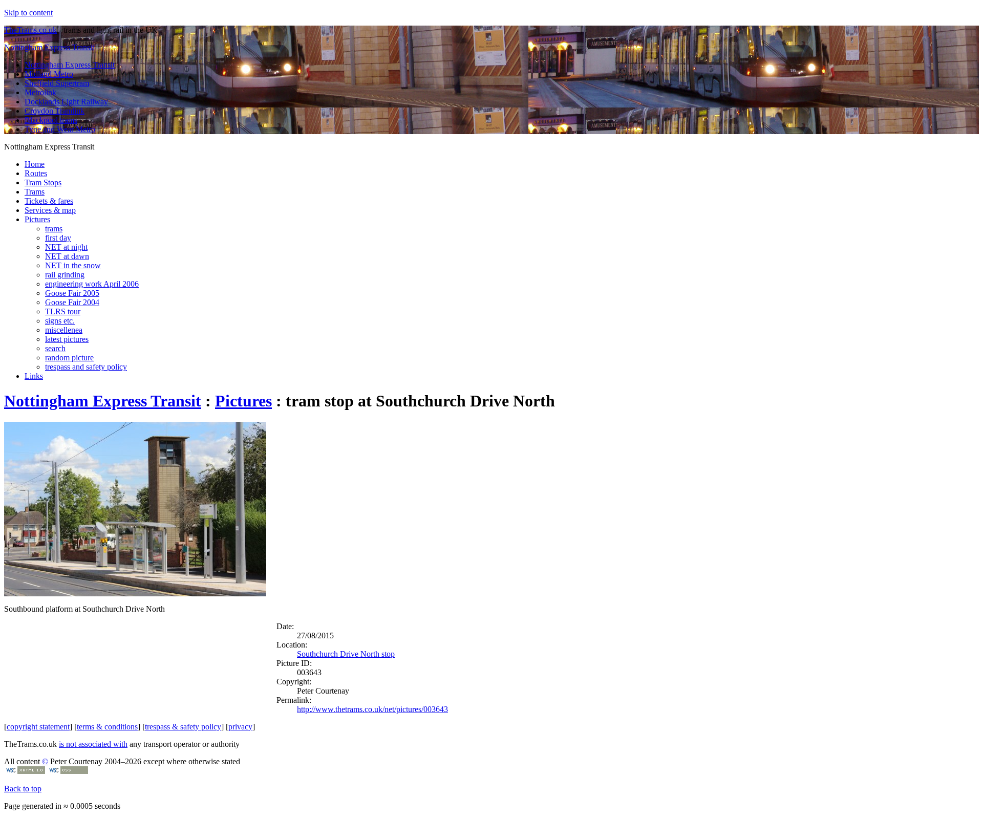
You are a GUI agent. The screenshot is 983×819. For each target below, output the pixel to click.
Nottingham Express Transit (49, 47)
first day (58, 237)
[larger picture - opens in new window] (135, 593)
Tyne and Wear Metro (60, 129)
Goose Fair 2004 (72, 302)
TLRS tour (62, 311)
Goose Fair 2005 (72, 293)
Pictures (37, 219)
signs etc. (60, 320)
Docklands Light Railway (66, 101)
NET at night (66, 247)
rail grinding (64, 274)
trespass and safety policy (86, 366)
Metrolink (40, 92)
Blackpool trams (51, 120)
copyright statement (38, 726)
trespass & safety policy (183, 726)
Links (34, 376)
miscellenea (63, 330)
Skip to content (28, 12)
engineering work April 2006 (92, 283)
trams (53, 228)
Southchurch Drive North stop (346, 654)
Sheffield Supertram (57, 83)
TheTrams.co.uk (30, 30)
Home (35, 164)
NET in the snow (73, 265)
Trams (35, 191)
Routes (36, 173)
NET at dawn (67, 256)
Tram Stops (43, 182)
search (55, 348)
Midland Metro (49, 74)
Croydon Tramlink (54, 110)
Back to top (22, 788)
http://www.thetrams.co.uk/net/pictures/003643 (372, 709)
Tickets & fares (49, 201)
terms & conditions (107, 726)
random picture (69, 357)
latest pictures (67, 339)
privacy (240, 726)
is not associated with (93, 744)
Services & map (50, 210)
